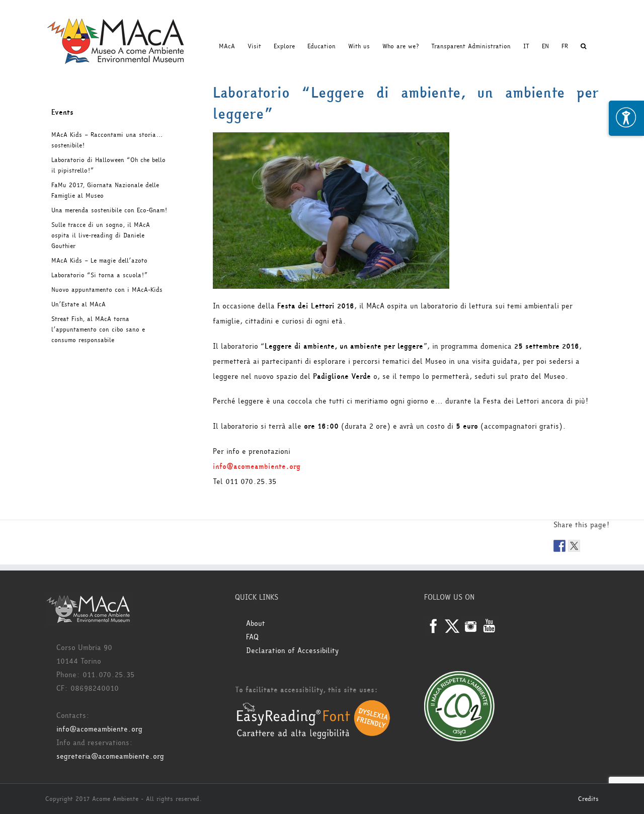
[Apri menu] (626, 118)
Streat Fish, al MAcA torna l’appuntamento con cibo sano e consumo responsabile (98, 329)
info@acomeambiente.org (256, 466)
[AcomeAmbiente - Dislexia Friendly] (313, 705)
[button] (583, 46)
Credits (588, 798)
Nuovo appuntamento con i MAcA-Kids (107, 289)
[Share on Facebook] (559, 546)
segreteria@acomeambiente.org (110, 756)
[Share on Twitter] (574, 546)
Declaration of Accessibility (292, 650)
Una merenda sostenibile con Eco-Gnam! (109, 210)
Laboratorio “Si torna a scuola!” (99, 275)
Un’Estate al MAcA (78, 304)
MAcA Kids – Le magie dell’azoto (99, 260)
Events (62, 112)
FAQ (252, 637)
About (255, 623)
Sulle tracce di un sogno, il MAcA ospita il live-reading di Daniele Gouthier (100, 235)
